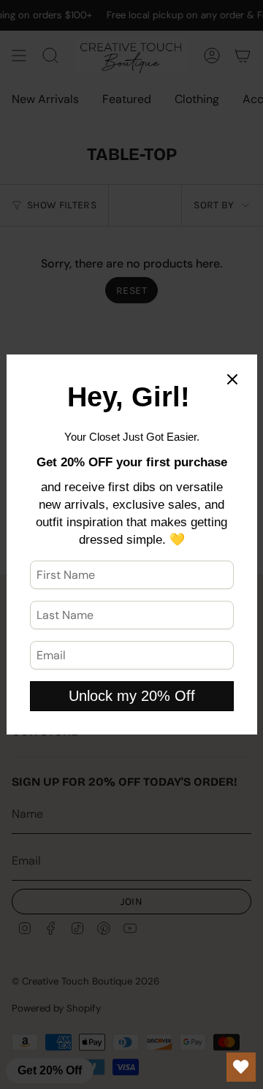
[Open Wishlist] (241, 1067)
